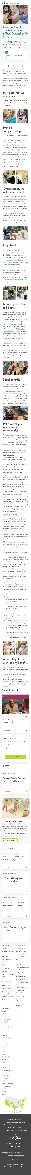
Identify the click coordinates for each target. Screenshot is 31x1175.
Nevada (4, 1062)
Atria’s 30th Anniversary (22, 982)
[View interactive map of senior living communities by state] (15, 1103)
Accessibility (13, 1125)
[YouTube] (20, 1111)
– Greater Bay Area (7, 1025)
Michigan (4, 1059)
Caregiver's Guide (20, 948)
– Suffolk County (6, 1081)
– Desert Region (6, 1019)
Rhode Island (5, 1091)
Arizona (4, 1011)
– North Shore (5, 1075)
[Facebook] (10, 1111)
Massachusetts (5, 1057)
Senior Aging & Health (22, 954)
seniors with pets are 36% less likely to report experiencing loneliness (15, 149)
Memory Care (5, 979)
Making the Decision (21, 962)
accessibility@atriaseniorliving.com (16, 1155)
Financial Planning (6, 989)
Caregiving (19, 959)
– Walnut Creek (6, 1038)
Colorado (4, 1041)
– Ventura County (6, 1035)
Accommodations (23, 1125)
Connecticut (5, 1043)
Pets (3, 964)
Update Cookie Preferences (14, 1127)
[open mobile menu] (28, 2)
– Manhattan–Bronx (7, 1070)
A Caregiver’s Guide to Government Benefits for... (15, 1167)
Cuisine (3, 954)
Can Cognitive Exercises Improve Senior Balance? (15, 1162)
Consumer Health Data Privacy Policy (15, 1122)
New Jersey (5, 1065)
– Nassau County (6, 1073)
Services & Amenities (7, 951)
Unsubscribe (5, 1125)
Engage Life (5, 956)
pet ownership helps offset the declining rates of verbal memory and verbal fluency (15, 262)
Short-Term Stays (6, 982)
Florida (3, 1046)
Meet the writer (9, 58)
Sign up (15, 757)
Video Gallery (19, 970)
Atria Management (21, 979)
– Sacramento (5, 1030)
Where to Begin (20, 972)
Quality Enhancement (7, 959)
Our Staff (4, 962)
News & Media (20, 990)
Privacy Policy (19, 1119)
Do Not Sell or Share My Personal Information (14, 1130)
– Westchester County (7, 1083)
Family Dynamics (20, 956)
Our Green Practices (21, 987)
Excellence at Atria (21, 951)
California (4, 1014)
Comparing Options (7, 994)
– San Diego (5, 1033)
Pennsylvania (5, 1089)
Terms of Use (10, 1119)
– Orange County (6, 1022)
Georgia (4, 1049)
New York (4, 1067)
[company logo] (10, 2)
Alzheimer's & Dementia (22, 967)
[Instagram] (15, 1111)
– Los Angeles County (7, 1027)
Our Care (4, 971)
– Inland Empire (6, 1017)
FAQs (3, 999)
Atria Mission (19, 985)
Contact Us (19, 1005)
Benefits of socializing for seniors (15, 1164)
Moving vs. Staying (6, 991)
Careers (18, 1002)
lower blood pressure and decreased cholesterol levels (15, 198)
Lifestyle (4, 948)
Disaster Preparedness (7, 997)
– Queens (4, 1078)
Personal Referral (20, 993)
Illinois (3, 1051)
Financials (18, 964)
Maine (3, 1054)
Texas (3, 1094)
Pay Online (19, 1000)
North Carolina (6, 1086)
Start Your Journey (9, 840)
